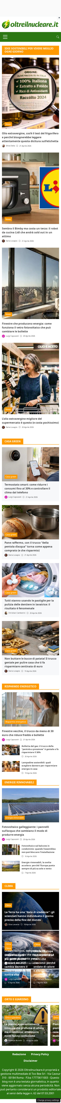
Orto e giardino (12, 1017)
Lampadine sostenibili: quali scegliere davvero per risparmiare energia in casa (39, 765)
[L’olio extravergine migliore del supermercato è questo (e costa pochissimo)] (30, 378)
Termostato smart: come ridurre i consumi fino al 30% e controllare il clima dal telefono (27, 488)
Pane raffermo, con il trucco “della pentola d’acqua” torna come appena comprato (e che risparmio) (28, 546)
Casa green (11, 476)
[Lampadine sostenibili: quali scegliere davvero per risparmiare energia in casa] (11, 766)
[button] (57, 37)
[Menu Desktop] (5, 37)
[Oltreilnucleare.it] (30, 24)
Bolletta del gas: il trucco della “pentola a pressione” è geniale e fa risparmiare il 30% (40, 749)
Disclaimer (30, 1061)
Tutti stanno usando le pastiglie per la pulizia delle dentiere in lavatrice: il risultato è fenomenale (29, 604)
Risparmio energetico (20, 686)
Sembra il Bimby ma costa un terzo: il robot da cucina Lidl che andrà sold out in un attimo (30, 232)
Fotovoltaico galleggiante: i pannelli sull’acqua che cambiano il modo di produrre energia (25, 830)
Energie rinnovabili (19, 782)
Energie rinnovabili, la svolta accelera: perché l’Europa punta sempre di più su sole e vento (38, 865)
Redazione (19, 1054)
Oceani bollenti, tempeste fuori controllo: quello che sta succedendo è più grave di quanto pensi (29, 954)
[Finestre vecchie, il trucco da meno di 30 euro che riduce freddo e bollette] (30, 709)
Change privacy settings (48, 1100)
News (8, 124)
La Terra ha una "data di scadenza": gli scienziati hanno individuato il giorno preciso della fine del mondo (29, 916)
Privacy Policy (40, 1054)
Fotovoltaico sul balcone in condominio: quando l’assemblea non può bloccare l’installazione (39, 848)
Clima (8, 905)
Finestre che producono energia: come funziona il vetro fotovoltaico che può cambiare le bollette (27, 327)
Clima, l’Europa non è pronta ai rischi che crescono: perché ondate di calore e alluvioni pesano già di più (45, 962)
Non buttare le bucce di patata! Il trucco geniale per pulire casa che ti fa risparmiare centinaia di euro (30, 662)
